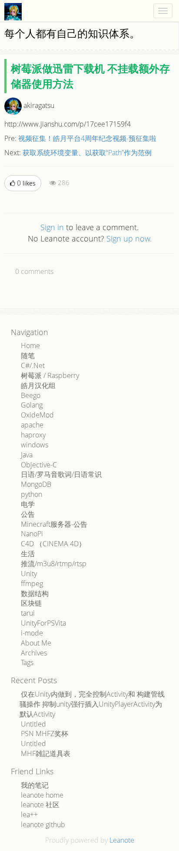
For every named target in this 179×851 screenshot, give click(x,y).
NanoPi (32, 533)
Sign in (52, 227)
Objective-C (39, 465)
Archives (34, 653)
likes (26, 183)
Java (27, 455)
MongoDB (36, 484)
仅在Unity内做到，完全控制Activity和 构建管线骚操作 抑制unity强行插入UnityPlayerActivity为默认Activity (92, 704)
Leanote (121, 840)
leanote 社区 (40, 804)
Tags (27, 662)
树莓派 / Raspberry (50, 375)
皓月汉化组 (38, 385)
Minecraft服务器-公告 (54, 524)
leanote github (43, 824)
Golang (32, 405)
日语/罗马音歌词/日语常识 (61, 474)
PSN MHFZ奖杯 (44, 733)
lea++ (29, 814)
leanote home (42, 795)
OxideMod (37, 415)
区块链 (31, 603)
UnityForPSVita (43, 623)
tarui (28, 613)
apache (32, 425)
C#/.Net (33, 365)
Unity (29, 573)
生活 (28, 553)
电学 (28, 504)
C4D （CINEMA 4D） (53, 543)
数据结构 (35, 593)
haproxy (33, 435)
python (31, 494)
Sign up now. (129, 238)
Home (30, 345)
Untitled (33, 724)
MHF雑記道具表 (45, 753)
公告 (28, 514)
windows (34, 445)
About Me (36, 643)
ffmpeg (32, 583)
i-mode (32, 633)
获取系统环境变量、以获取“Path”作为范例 (87, 152)
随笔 (28, 355)
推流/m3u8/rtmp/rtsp (53, 563)
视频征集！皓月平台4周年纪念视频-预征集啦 (87, 138)
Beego (30, 395)
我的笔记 (35, 785)
